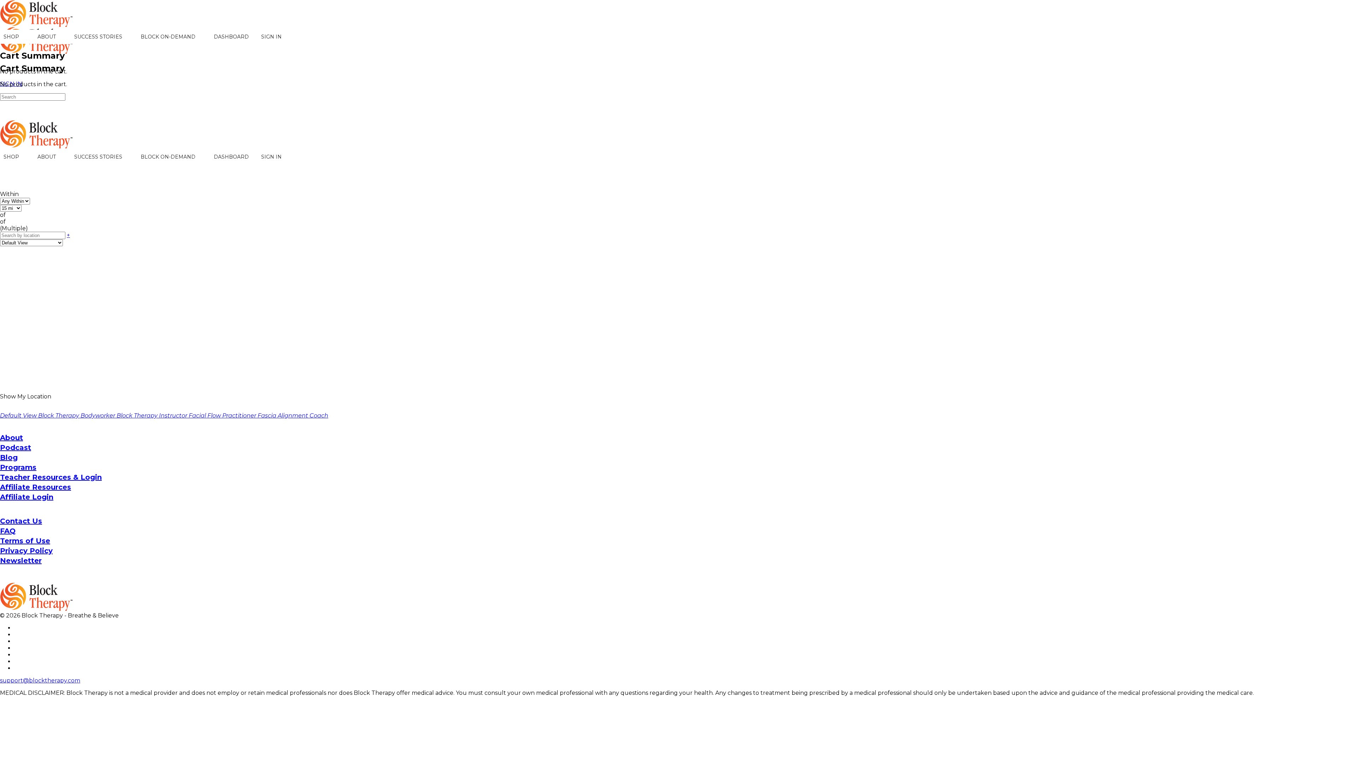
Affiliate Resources (35, 487)
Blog (9, 457)
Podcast (15, 447)
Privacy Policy (26, 550)
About (11, 437)
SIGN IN (271, 37)
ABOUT (46, 37)
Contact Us (21, 521)
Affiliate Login (26, 497)
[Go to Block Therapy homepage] (37, 23)
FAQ (8, 531)
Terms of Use (25, 541)
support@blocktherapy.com (40, 680)
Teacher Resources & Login (51, 477)
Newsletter (21, 560)
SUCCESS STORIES (98, 37)
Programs (18, 467)
